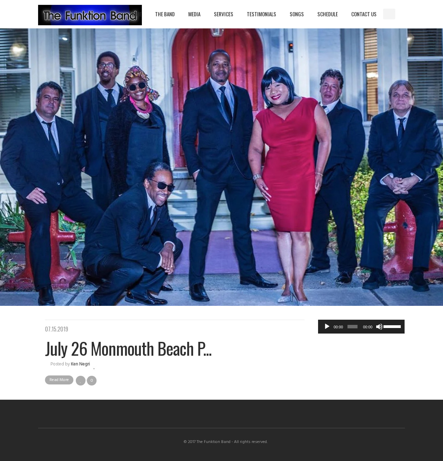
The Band (165, 14)
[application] (361, 327)
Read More (59, 379)
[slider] (392, 326)
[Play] (327, 326)
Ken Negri (80, 364)
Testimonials (261, 14)
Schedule (327, 14)
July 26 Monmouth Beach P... (128, 348)
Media (194, 14)
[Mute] (379, 326)
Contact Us (364, 14)
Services (223, 14)
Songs (297, 14)
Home (136, 14)
